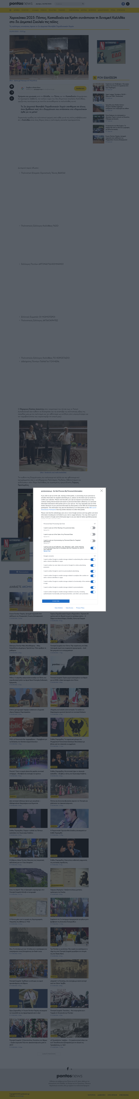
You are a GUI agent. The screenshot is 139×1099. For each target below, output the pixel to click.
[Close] (102, 491)
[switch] (92, 528)
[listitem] (69, 524)
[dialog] (69, 549)
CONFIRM (55, 601)
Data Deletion (59, 608)
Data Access (69, 608)
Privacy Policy (80, 608)
